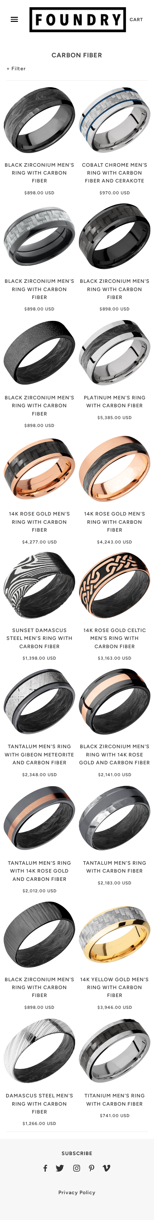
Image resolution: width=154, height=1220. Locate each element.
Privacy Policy (77, 1193)
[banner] (77, 19)
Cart (136, 19)
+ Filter (16, 69)
